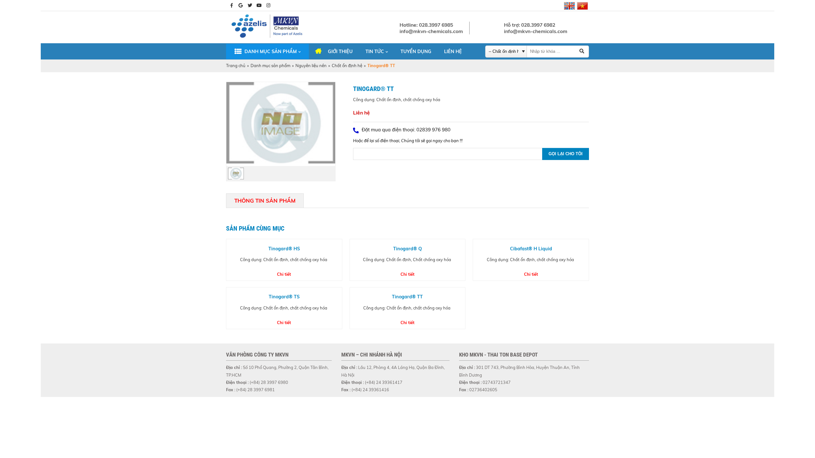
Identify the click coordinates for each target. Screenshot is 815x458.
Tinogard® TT (407, 297)
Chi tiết (284, 274)
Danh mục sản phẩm (270, 51)
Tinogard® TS (284, 297)
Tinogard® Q (407, 249)
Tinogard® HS (284, 249)
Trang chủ (235, 65)
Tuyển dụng (415, 51)
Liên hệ (453, 51)
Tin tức (374, 51)
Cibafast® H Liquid (531, 249)
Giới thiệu (340, 51)
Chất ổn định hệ (347, 65)
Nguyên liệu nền (311, 65)
